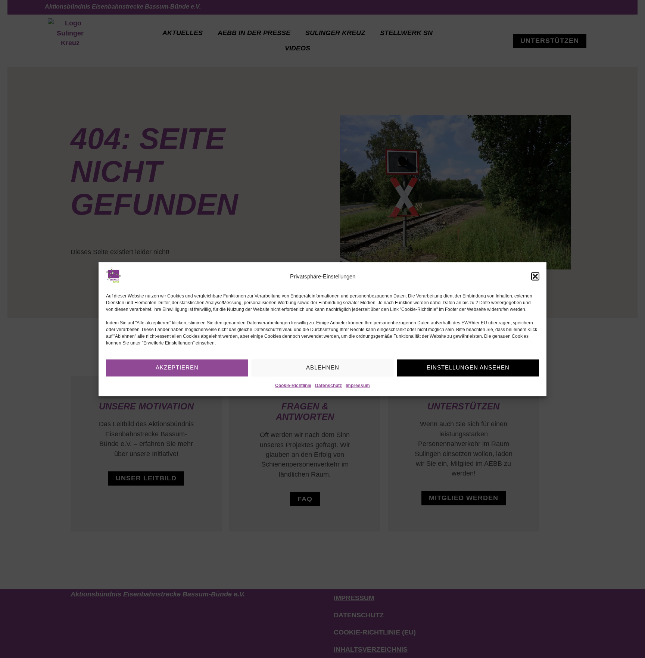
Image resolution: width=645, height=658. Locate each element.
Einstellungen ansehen (468, 367)
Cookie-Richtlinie (293, 385)
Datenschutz (328, 385)
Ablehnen (322, 367)
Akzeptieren (177, 367)
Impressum (358, 385)
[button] (535, 276)
